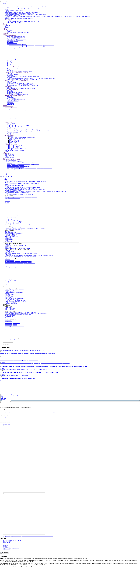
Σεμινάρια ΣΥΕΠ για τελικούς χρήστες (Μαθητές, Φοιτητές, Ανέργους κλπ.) (22, 137)
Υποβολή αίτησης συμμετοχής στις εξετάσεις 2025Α (16, 99)
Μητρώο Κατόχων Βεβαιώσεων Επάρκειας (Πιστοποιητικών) (17, 94)
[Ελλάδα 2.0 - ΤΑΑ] (2, 399)
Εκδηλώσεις (7, 26)
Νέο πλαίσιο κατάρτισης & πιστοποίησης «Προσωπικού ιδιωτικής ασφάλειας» (20, 84)
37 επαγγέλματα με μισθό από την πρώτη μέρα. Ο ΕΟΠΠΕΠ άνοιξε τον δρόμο (17, 378)
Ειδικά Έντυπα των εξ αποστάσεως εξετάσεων (15, 169)
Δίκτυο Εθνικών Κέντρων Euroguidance (16, 126)
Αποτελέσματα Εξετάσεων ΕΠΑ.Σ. (13, 98)
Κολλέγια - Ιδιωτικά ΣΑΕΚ (9, 291)
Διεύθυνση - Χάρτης (6, 542)
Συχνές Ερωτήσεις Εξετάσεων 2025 (13, 59)
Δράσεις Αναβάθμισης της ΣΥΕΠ (10, 128)
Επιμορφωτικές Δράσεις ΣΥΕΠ (10, 135)
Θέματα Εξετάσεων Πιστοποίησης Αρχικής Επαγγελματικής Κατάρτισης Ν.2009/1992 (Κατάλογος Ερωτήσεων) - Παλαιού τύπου (31, 45)
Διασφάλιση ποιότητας (9, 19)
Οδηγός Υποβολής (10, 75)
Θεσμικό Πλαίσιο (10, 61)
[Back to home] (6, 1)
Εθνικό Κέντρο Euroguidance (12, 124)
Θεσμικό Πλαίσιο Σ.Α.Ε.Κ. (12, 43)
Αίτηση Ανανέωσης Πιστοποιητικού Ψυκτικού (15, 93)
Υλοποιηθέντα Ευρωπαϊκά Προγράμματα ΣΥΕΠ (13, 144)
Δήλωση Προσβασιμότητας (6, 547)
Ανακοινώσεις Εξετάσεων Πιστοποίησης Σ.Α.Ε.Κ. (16, 36)
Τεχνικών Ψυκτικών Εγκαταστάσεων (11, 89)
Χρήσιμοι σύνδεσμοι (6, 424)
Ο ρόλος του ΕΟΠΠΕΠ (11, 123)
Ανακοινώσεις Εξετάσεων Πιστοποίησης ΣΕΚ (15, 51)
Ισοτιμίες (6, 156)
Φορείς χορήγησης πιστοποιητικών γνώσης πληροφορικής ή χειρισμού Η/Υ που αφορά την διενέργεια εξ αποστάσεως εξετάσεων (29, 168)
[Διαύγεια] (2, 397)
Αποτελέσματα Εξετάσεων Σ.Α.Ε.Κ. (13, 38)
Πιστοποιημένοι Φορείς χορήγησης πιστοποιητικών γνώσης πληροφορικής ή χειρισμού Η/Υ (23, 164)
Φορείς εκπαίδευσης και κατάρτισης (11, 107)
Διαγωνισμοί (7, 27)
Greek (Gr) (2, 171)
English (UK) (5, 174)
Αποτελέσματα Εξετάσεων (11, 82)
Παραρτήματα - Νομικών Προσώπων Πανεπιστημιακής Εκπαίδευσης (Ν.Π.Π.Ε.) (21, 108)
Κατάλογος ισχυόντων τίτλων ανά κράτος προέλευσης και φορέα (18, 166)
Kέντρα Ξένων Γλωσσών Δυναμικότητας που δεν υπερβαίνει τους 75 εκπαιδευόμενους (24, 115)
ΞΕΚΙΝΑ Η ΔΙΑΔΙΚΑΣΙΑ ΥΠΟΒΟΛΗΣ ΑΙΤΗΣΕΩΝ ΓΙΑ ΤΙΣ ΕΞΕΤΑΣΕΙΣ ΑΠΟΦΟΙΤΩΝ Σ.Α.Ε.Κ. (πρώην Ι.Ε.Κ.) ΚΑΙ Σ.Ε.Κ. (29, 372)
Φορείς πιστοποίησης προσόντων (10, 160)
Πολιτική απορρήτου (5, 545)
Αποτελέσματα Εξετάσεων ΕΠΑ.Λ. (13, 56)
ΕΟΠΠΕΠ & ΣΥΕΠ (8, 122)
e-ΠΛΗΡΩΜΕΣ (7, 31)
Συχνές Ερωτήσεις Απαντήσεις (12, 74)
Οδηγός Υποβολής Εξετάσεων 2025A (13, 100)
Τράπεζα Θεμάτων (10, 69)
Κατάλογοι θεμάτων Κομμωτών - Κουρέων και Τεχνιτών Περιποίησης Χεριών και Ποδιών (23, 76)
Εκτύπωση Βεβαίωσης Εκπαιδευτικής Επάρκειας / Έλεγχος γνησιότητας (19, 71)
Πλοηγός (6, 151)
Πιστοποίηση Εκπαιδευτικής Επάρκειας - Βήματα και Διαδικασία (18, 68)
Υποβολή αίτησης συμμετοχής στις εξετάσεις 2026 (16, 37)
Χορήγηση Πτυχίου (10, 62)
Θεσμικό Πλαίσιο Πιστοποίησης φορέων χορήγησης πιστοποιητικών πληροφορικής (21, 162)
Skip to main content (4, 0)
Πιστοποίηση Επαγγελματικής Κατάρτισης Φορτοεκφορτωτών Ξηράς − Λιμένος (21, 88)
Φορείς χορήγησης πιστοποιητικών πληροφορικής (13, 161)
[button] (71, 200)
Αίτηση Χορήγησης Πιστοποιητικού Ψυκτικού (15, 92)
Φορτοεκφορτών (8, 86)
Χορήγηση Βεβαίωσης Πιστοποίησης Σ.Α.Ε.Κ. (13, 222)
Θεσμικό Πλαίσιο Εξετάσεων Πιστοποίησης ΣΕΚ (15, 53)
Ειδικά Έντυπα (9, 163)
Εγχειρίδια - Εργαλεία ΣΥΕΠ (14, 141)
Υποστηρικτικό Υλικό (11, 139)
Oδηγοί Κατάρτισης (10, 97)
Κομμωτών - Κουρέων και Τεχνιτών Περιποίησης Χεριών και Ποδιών (17, 72)
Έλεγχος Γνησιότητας (10, 64)
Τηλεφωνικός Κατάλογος (7, 541)
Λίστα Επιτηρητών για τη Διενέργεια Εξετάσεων (15, 165)
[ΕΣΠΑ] (2, 396)
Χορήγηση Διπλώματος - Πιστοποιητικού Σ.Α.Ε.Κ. (16, 47)
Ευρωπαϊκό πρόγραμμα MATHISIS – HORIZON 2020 (16, 148)
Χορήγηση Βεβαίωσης (11, 63)
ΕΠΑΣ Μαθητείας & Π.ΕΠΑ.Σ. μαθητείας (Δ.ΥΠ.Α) (14, 95)
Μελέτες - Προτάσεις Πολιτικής (14, 140)
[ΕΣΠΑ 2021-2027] (3, 398)
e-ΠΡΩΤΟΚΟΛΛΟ (8, 30)
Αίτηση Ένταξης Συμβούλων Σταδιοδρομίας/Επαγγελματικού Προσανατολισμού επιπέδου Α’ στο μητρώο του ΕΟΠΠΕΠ (28, 130)
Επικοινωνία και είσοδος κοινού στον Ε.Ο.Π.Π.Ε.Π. (12, 540)
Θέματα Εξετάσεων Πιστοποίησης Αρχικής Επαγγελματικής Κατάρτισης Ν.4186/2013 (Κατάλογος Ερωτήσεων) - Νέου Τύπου (31, 46)
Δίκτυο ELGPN (10, 149)
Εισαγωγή (8, 20)
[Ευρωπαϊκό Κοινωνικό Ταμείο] (6, 394)
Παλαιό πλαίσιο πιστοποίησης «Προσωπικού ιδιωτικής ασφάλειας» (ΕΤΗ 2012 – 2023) (22, 85)
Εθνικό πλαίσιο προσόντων (9, 154)
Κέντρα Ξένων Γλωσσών (11, 114)
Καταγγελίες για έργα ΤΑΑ (6, 549)
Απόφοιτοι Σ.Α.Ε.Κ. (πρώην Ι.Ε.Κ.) (11, 35)
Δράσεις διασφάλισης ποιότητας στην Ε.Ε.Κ (14, 22)
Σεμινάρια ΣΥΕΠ (10, 136)
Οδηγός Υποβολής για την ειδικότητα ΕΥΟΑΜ (15, 40)
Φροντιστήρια (7, 295)
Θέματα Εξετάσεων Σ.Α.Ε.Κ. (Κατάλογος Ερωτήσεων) (16, 44)
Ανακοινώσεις (7, 25)
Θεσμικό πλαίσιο (10, 91)
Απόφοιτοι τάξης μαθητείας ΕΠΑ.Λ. (11, 54)
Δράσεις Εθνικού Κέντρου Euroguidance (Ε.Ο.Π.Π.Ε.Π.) (19, 125)
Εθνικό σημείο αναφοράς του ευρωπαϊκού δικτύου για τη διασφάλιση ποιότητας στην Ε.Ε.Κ (23, 21)
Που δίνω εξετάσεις (10, 65)
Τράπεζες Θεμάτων (10, 103)
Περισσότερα (2, 355)
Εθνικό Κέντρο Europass (11, 127)
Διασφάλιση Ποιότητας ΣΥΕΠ (12, 132)
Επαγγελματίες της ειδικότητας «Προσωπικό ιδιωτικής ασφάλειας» (16, 80)
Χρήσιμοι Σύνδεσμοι (8, 143)
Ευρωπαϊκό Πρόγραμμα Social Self (13, 146)
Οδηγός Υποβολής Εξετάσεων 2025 (13, 58)
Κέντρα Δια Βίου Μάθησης (9, 294)
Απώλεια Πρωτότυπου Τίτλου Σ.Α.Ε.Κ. (12, 223)
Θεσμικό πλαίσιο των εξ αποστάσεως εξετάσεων (15, 167)
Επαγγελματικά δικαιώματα (9, 157)
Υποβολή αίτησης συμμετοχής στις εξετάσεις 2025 (16, 57)
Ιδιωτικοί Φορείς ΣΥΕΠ (11, 133)
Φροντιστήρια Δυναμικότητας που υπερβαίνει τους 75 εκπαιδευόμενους (21, 113)
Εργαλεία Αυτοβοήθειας (13, 142)
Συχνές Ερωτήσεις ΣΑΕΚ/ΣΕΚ (12, 41)
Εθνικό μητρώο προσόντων (9, 155)
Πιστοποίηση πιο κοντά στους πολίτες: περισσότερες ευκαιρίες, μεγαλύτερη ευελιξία (19, 360)
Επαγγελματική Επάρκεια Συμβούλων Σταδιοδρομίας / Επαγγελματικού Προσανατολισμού (23, 129)
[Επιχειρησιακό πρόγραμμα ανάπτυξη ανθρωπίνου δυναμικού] (11, 395)
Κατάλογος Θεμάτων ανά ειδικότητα (13, 60)
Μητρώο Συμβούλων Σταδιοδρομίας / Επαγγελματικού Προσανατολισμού (20, 131)
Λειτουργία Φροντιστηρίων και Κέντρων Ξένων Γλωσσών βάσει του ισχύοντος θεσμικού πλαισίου (24, 118)
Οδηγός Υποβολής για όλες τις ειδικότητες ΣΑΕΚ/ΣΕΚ (16, 39)
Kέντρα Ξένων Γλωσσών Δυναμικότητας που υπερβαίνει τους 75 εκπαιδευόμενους (23, 116)
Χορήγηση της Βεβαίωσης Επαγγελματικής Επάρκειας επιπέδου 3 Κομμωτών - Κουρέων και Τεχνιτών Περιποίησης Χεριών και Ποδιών (31, 78)
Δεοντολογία (9, 134)
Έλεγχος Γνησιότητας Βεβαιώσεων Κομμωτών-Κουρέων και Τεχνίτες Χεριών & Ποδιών (22, 79)
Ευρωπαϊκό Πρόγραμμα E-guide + (13, 147)
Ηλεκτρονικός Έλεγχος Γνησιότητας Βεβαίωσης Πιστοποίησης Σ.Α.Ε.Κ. (17, 224)
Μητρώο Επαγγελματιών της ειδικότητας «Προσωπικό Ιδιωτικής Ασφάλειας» (20, 83)
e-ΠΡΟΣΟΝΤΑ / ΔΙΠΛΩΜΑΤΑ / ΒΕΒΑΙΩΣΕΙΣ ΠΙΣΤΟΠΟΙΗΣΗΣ (16, 32)
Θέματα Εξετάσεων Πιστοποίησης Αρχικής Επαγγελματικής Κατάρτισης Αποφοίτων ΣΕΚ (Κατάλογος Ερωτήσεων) (27, 52)
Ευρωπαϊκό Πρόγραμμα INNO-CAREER (14, 145)
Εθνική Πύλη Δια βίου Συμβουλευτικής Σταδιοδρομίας (14, 150)
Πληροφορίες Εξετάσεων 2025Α (12, 101)
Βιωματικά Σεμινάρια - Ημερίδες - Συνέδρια (17, 138)
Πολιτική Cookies (5, 546)
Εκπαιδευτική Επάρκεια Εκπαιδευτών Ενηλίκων (13, 66)
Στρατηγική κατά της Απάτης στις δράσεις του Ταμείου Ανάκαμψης (11, 548)
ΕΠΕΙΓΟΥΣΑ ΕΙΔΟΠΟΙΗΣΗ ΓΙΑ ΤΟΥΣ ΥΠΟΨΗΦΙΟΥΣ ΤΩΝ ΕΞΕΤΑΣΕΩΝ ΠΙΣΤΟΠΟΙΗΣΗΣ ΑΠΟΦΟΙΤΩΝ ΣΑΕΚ (27, 353)
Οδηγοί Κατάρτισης (10, 42)
